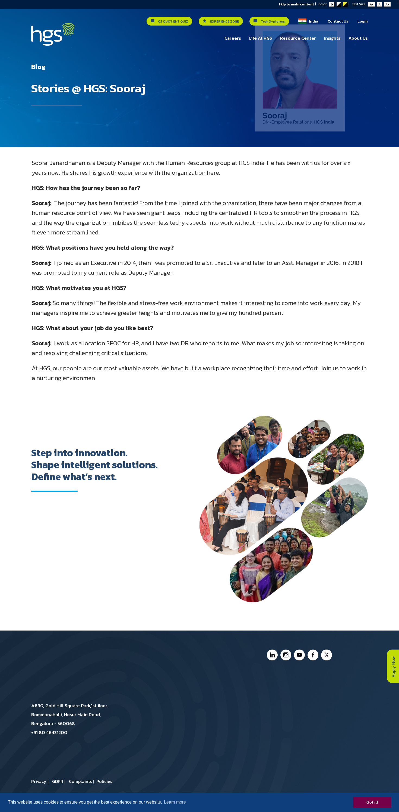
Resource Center (298, 38)
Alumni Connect (149, 693)
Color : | (335, 4)
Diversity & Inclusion (154, 674)
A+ (387, 4)
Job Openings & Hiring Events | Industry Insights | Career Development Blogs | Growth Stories (104, 512)
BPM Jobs (209, 654)
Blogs (138, 703)
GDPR (57, 781)
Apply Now (393, 666)
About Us (358, 38)
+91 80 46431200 (49, 732)
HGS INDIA (42, 687)
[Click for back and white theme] (338, 4)
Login (362, 21)
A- (371, 4)
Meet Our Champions (154, 683)
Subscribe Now (64, 538)
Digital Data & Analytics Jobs (230, 664)
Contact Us (338, 21)
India (312, 21)
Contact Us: (43, 750)
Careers (232, 38)
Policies (104, 781)
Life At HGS (260, 38)
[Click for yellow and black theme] (345, 4)
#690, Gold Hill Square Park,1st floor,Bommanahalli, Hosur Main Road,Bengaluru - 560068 (69, 714)
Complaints (80, 781)
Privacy (38, 781)
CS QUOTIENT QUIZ (172, 21)
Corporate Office (48, 696)
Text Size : (370, 4)
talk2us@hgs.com (49, 759)
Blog (38, 67)
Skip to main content (296, 4)
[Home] (53, 37)
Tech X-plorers (271, 21)
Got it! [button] (372, 802)
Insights (332, 38)
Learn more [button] (175, 802)
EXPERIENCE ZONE (223, 21)
